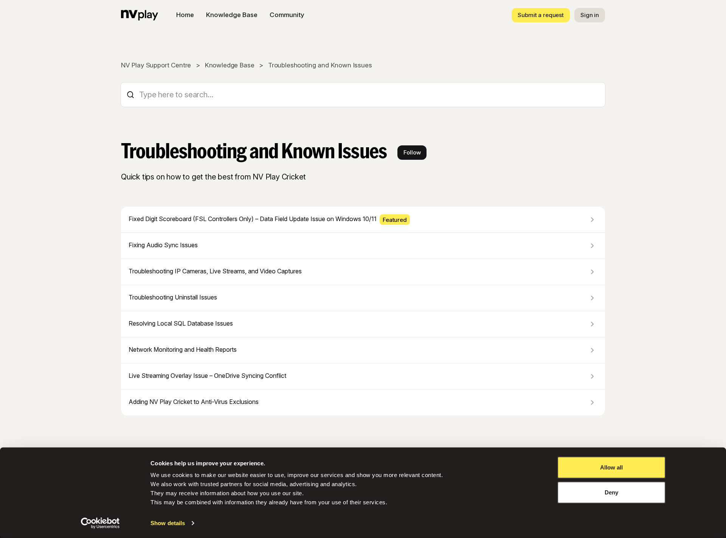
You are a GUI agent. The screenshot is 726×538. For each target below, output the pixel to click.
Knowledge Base (232, 15)
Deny (611, 492)
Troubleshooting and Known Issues (320, 65)
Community (287, 15)
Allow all (611, 467)
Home (185, 15)
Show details (167, 523)
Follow (411, 152)
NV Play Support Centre (156, 65)
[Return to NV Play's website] (139, 15)
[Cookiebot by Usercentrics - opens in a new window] (100, 523)
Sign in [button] (589, 15)
